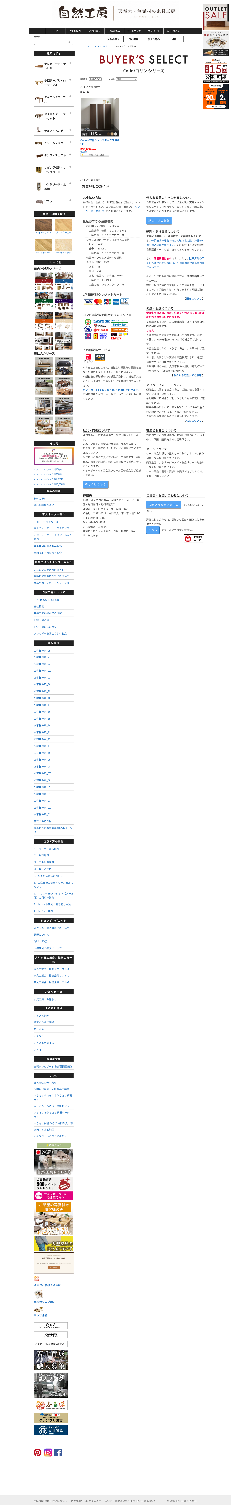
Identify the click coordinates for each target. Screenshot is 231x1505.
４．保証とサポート (45, 869)
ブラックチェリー (63, 234)
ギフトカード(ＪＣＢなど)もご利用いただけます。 (112, 390)
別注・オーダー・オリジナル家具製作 (53, 537)
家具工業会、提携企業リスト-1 (51, 969)
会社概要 (39, 606)
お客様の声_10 (42, 752)
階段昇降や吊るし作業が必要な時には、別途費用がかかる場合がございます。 (175, 263)
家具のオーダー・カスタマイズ (51, 528)
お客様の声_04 (42, 794)
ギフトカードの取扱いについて (51, 928)
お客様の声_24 (42, 657)
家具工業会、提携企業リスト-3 (51, 982)
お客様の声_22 (42, 670)
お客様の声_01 (42, 814)
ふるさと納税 (53, 1008)
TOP (55, 31)
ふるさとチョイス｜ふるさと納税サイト (53, 1097)
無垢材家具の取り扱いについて (51, 576)
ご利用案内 (75, 31)
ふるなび (39, 1036)
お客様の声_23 (42, 663)
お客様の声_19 (42, 691)
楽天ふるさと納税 (44, 1022)
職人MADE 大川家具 (45, 1082)
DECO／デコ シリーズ (46, 522)
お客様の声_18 (42, 698)
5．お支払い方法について (48, 876)
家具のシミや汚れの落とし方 (50, 569)
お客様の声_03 (42, 800)
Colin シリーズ (100, 46)
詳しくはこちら (159, 220)
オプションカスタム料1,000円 (48, 479)
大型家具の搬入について (48, 948)
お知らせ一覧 (53, 991)
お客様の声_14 (42, 725)
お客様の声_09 (42, 759)
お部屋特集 (54, 1059)
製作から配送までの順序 (188, 375)
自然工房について (53, 592)
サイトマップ (134, 31)
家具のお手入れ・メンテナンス (51, 583)
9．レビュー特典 (43, 911)
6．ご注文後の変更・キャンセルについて (53, 884)
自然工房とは (41, 620)
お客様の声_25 (42, 650)
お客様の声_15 (42, 718)
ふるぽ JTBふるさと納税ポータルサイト (53, 1115)
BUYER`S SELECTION (46, 600)
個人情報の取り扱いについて (50, 1500)
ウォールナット (43, 232)
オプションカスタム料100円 (48, 469)
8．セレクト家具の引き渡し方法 (52, 904)
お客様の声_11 (42, 746)
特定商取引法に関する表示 (86, 1500)
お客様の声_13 (42, 732)
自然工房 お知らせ (45, 999)
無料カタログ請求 (44, 1302)
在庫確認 (83, 152)
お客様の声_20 (42, 684)
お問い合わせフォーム (163, 505)
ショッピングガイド (54, 920)
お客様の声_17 (42, 705)
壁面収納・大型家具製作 (48, 552)
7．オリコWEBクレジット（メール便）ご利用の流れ (54, 895)
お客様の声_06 (42, 780)
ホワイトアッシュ (63, 254)
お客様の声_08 (42, 766)
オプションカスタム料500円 (48, 474)
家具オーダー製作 (53, 514)
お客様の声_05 (42, 787)
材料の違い (40, 498)
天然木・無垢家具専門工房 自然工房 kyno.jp (130, 1500)
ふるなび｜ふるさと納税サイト (51, 1136)
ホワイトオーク (43, 252)
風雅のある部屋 (43, 821)
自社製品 (133, 39)
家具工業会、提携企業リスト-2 (51, 975)
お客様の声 (114, 31)
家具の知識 (54, 491)
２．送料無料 (41, 855)
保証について (194, 420)
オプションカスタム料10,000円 (49, 484)
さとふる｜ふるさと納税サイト (51, 1106)
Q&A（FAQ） (41, 941)
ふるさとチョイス (44, 1042)
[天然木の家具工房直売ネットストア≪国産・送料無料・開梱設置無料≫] (115, 13)
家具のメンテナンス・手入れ (53, 562)
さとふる (39, 1029)
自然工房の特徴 (54, 841)
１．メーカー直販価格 (46, 849)
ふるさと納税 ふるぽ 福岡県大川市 (53, 1123)
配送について (194, 298)
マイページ (153, 31)
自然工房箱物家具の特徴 (48, 613)
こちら (152, 530)
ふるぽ (37, 1049)
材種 (173, 39)
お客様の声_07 (42, 773)
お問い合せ (94, 31)
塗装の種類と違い (44, 505)
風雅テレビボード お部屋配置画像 (53, 1066)
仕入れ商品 (154, 39)
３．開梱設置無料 (44, 862)
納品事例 (54, 643)
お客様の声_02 (42, 807)
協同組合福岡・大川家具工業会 (51, 1089)
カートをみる (173, 31)
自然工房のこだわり (45, 626)
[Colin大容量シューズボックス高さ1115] (99, 117)
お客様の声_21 (42, 677)
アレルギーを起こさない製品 (50, 633)
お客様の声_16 (42, 711)
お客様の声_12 (42, 739)
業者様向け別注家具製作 (48, 546)
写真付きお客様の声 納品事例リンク (53, 830)
